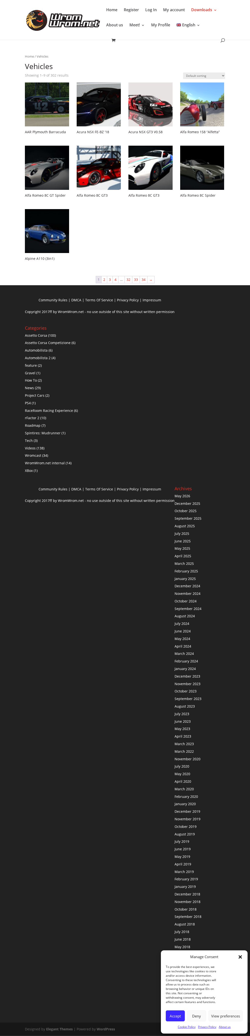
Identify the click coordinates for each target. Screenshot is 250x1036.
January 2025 (185, 578)
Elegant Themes (59, 1029)
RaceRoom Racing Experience (49, 410)
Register (131, 9)
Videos (30, 448)
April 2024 (183, 646)
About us (225, 1027)
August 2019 (185, 834)
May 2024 (182, 638)
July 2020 (182, 766)
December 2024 (187, 586)
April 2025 (183, 556)
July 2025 (182, 533)
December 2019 (187, 811)
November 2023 (187, 683)
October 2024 (186, 601)
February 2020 (186, 796)
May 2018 (182, 947)
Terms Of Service (99, 300)
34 (144, 279)
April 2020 (183, 781)
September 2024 (188, 608)
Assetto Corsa (36, 335)
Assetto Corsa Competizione (48, 342)
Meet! (134, 25)
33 (136, 279)
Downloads (201, 9)
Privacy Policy (207, 1027)
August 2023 (185, 706)
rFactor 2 (32, 418)
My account (174, 9)
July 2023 (182, 713)
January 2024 (185, 668)
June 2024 (183, 631)
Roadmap (33, 425)
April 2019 (183, 864)
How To (31, 380)
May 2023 (182, 728)
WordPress (106, 1029)
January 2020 (185, 804)
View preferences (225, 1016)
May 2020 (182, 774)
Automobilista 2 (38, 357)
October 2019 (186, 826)
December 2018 (187, 894)
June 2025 (183, 541)
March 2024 (184, 653)
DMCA (76, 300)
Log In (151, 9)
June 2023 (183, 721)
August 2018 (185, 924)
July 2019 (182, 841)
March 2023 (184, 743)
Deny (196, 1016)
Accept (175, 1016)
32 (128, 279)
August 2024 (185, 616)
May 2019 (182, 856)
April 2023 (183, 736)
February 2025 (186, 571)
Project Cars (34, 395)
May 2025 (182, 548)
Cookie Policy (187, 1027)
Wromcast (33, 455)
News (29, 388)
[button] (240, 957)
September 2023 (188, 698)
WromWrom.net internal (45, 463)
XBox (29, 470)
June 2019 (183, 849)
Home (111, 9)
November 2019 (187, 819)
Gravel (30, 373)
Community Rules (53, 300)
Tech (29, 440)
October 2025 (186, 510)
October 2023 (186, 691)
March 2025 (184, 563)
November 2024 (187, 593)
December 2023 (187, 676)
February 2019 (186, 879)
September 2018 (188, 916)
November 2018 (187, 901)
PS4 (28, 403)
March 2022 (184, 751)
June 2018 (183, 939)
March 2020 (184, 789)
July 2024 (182, 623)
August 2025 (185, 526)
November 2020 (187, 759)
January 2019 (185, 886)
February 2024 (186, 661)
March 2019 (184, 871)
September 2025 (188, 518)
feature (31, 365)
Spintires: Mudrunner (43, 433)
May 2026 (182, 496)
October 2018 (186, 909)
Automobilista (36, 350)
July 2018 (182, 931)
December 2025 (187, 503)
